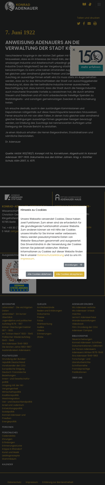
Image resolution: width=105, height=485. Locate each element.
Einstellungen (71, 264)
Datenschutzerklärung (50, 255)
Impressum (27, 258)
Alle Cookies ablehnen (39, 274)
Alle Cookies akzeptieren (69, 274)
